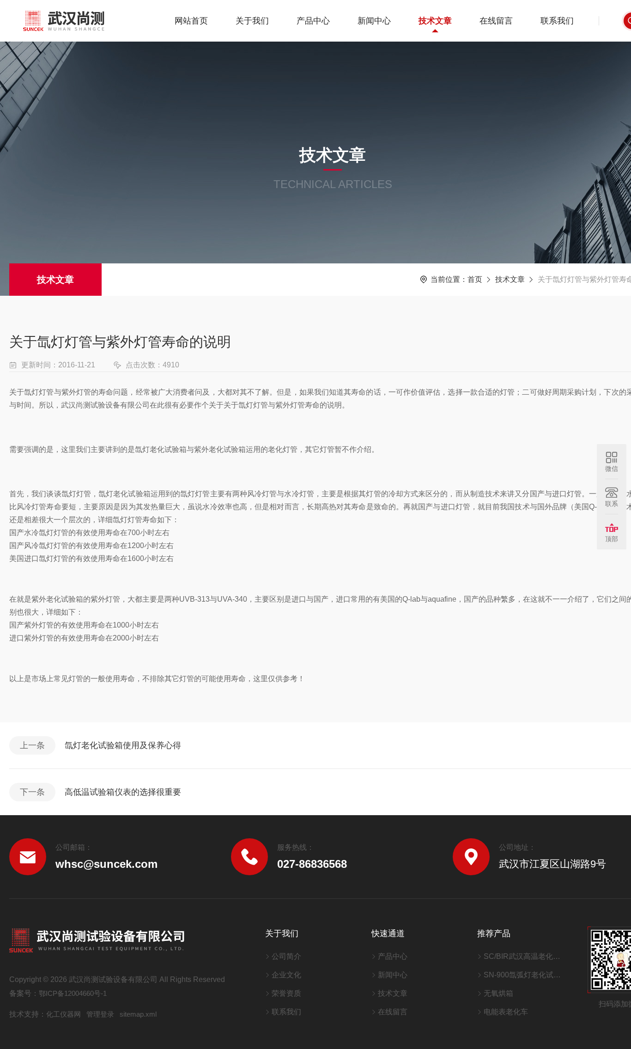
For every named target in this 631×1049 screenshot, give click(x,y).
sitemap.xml (138, 1014)
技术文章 (435, 20)
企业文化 (286, 975)
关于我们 (252, 20)
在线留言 (496, 20)
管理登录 (100, 1014)
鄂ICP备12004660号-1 (73, 993)
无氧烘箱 (498, 993)
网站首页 (191, 20)
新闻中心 (374, 20)
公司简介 (286, 956)
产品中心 (313, 20)
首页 (474, 279)
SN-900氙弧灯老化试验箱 (524, 975)
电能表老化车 (506, 1012)
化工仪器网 (63, 1014)
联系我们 (557, 20)
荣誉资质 (286, 993)
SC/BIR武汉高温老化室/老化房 (524, 956)
